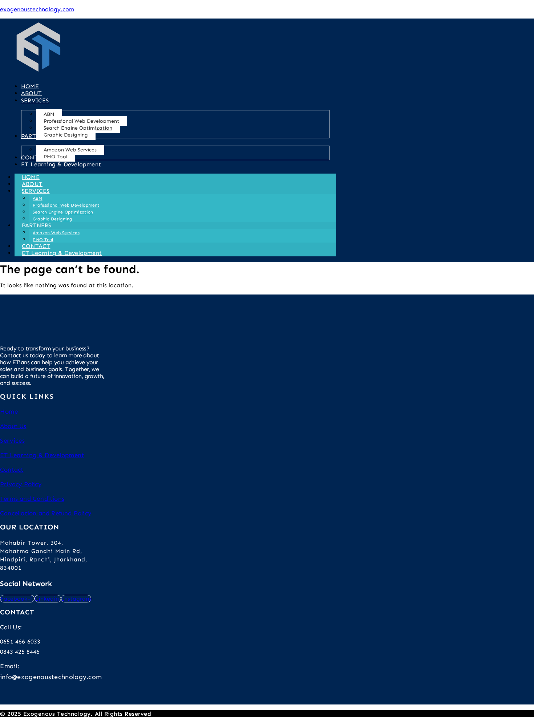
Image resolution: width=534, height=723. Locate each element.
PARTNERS (37, 225)
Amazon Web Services (56, 232)
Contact (11, 469)
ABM (38, 198)
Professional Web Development (66, 205)
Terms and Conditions (32, 498)
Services (12, 440)
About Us (13, 426)
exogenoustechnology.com (37, 9)
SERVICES (36, 190)
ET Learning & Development (62, 252)
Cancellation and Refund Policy (45, 513)
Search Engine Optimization (63, 212)
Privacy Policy (20, 484)
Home (9, 411)
